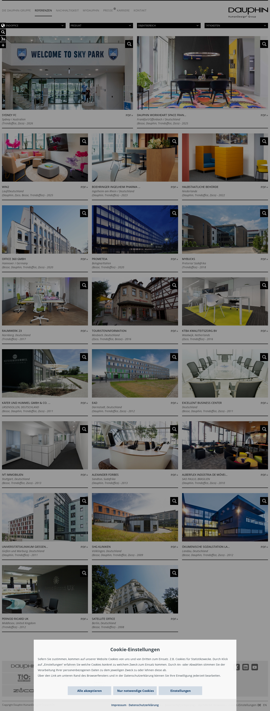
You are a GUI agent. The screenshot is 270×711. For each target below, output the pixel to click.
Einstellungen (180, 691)
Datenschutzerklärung (144, 705)
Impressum (118, 705)
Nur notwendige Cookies (135, 691)
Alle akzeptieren (89, 691)
